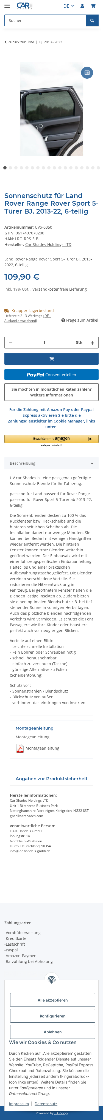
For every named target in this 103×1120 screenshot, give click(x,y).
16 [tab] (87, 167)
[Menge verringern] (11, 342)
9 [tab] (49, 167)
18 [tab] (98, 167)
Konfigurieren (53, 1016)
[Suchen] (92, 20)
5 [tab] (27, 167)
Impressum (19, 1103)
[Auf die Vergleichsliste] (87, 73)
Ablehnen (53, 1032)
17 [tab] (92, 167)
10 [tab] (54, 167)
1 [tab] (5, 167)
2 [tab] (10, 167)
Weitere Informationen (51, 395)
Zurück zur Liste (21, 41)
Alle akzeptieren (53, 1000)
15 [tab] (81, 167)
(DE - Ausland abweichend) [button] (27, 318)
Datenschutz (46, 1103)
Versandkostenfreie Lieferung (59, 289)
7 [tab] (38, 167)
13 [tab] (71, 167)
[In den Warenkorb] (8, 59)
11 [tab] (60, 167)
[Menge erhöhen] (92, 342)
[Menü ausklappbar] (7, 3)
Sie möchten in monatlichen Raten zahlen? (51, 392)
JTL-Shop (61, 1113)
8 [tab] (43, 167)
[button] (82, 6)
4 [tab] (21, 167)
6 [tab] (32, 167)
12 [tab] (65, 167)
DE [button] (66, 6)
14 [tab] (76, 167)
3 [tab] (16, 167)
